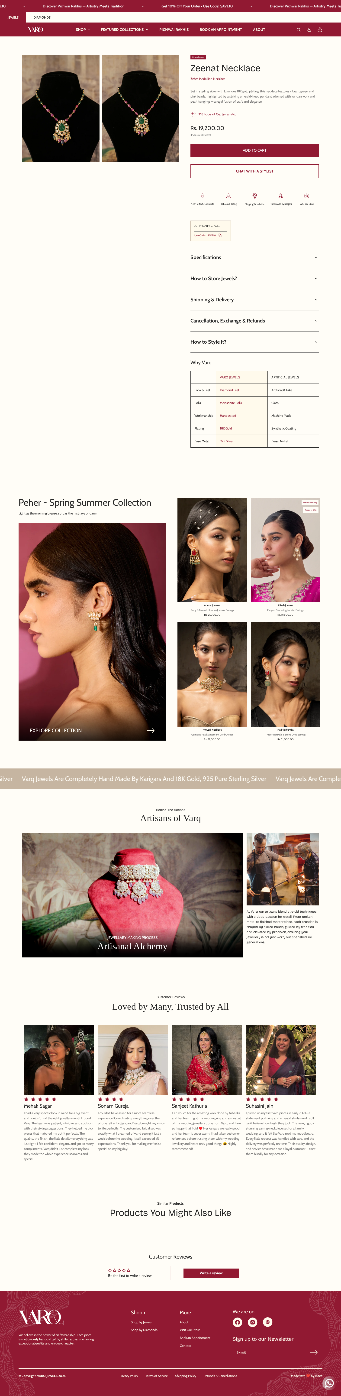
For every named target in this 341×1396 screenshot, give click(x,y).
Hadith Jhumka (285, 730)
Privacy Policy (128, 1375)
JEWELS (13, 17)
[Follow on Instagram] (252, 1326)
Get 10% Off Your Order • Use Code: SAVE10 (78, 6)
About (184, 1322)
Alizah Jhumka (285, 605)
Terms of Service (156, 1375)
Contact (185, 1346)
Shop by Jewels (141, 1322)
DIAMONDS (42, 17)
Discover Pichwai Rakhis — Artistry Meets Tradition (192, 6)
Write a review (211, 1273)
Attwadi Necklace (212, 730)
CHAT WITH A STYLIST (254, 171)
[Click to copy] (220, 235)
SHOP (83, 29)
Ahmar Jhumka (212, 605)
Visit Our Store (190, 1330)
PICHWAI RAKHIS (174, 29)
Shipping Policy (185, 1375)
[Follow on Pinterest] (268, 1325)
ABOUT (259, 29)
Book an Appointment (195, 1338)
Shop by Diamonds (144, 1330)
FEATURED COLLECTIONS (122, 29)
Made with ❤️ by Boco (306, 1375)
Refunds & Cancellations (220, 1375)
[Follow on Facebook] (237, 1326)
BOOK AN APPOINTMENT (221, 29)
